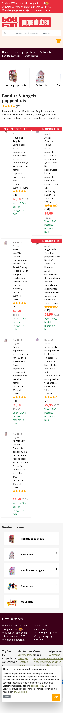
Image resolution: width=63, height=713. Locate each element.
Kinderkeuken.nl (42, 661)
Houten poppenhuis (24, 52)
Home (5, 52)
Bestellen (23, 661)
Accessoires (31, 55)
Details (6, 696)
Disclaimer (55, 661)
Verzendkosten (26, 654)
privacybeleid (20, 692)
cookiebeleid (37, 686)
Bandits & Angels (11, 55)
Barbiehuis (45, 52)
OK (56, 697)
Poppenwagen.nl (43, 658)
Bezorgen (23, 658)
